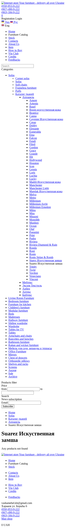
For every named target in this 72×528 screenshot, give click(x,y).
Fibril (32, 144)
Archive (12, 376)
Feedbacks (14, 59)
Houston (34, 163)
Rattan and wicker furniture (23, 345)
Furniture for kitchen (19, 304)
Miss (32, 213)
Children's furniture (19, 307)
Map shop (6, 518)
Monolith (34, 219)
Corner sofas (22, 78)
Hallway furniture (18, 320)
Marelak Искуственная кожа (45, 191)
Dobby (33, 125)
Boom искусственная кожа (45, 109)
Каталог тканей (24, 94)
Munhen (34, 222)
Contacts (13, 40)
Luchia (33, 175)
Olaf (31, 229)
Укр (7, 22)
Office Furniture (17, 351)
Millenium (35, 200)
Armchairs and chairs (20, 335)
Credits (12, 56)
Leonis (33, 169)
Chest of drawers (17, 357)
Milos (32, 210)
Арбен (26, 288)
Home (11, 31)
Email (4, 402)
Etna (31, 134)
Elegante (34, 128)
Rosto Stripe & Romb (41, 257)
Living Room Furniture (21, 298)
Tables (12, 332)
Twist (32, 269)
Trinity (33, 266)
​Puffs (18, 90)
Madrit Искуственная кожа (45, 181)
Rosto (32, 254)
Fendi (32, 141)
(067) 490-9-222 (10, 9)
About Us (13, 44)
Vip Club (13, 53)
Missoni (33, 216)
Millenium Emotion (40, 207)
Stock (11, 37)
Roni (32, 251)
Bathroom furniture (19, 342)
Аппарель (28, 97)
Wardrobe (13, 326)
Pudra (32, 238)
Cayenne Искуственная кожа (46, 119)
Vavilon (33, 272)
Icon (31, 166)
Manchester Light (39, 188)
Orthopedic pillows (19, 360)
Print (32, 235)
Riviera (33, 241)
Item (10, 47)
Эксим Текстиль (32, 285)
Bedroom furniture (18, 301)
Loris (32, 172)
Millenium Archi (38, 203)
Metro (32, 197)
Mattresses (14, 316)
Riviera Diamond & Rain (43, 244)
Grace (32, 150)
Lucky (33, 178)
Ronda (33, 247)
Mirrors (12, 354)
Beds (11, 313)
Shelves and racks (18, 364)
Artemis (33, 103)
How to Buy (15, 50)
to (41, 388)
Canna (33, 116)
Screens (12, 367)
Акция (12, 370)
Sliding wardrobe (17, 323)
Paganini (34, 232)
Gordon (33, 147)
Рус (15, 22)
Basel (32, 106)
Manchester (35, 185)
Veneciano (35, 276)
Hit (31, 156)
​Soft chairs (21, 84)
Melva (32, 194)
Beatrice (33, 112)
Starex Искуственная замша (45, 260)
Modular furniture (18, 310)
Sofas (11, 75)
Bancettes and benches (20, 338)
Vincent (33, 279)
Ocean (33, 225)
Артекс (26, 291)
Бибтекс (27, 294)
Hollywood (35, 160)
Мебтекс (27, 282)
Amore (33, 100)
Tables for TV (16, 329)
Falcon (33, 138)
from (4, 388)
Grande (33, 153)
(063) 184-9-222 (10, 12)
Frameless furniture (26, 87)
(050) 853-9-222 (10, 6)
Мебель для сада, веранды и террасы (30, 348)
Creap (32, 122)
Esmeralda (35, 131)
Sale (10, 373)
